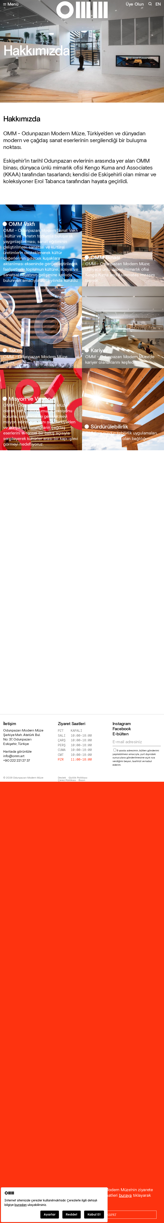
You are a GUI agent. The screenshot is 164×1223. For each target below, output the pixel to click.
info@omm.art (13, 756)
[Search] (150, 4)
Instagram (122, 724)
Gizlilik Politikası (78, 778)
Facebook (122, 729)
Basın (82, 780)
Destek (62, 778)
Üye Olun (135, 4)
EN (158, 4)
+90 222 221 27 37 (16, 761)
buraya (125, 1195)
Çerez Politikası (67, 780)
